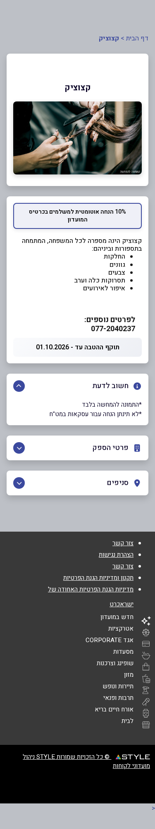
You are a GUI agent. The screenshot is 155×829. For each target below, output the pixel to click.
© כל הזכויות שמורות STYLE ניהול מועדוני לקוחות (86, 761)
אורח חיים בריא (114, 709)
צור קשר (123, 543)
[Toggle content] (19, 386)
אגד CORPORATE (110, 640)
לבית (128, 720)
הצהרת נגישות (116, 554)
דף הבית (137, 38)
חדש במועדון (117, 617)
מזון (129, 674)
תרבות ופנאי (118, 697)
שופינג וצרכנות (115, 663)
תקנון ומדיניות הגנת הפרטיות (98, 577)
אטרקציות (121, 628)
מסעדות (123, 651)
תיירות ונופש (118, 686)
